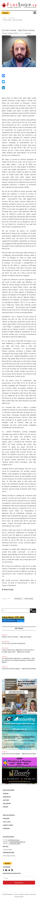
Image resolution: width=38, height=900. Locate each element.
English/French (9, 815)
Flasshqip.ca (18, 598)
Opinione (4, 656)
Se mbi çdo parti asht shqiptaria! (13, 643)
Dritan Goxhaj (29, 598)
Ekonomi (6, 818)
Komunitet (7, 797)
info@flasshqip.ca (14, 840)
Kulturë (6, 800)
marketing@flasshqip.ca (17, 842)
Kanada (5, 793)
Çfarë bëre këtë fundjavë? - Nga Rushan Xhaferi (19, 669)
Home (4, 18)
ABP (22, 896)
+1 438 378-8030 (14, 843)
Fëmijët (5, 807)
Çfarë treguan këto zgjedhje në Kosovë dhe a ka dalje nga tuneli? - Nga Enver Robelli (18, 651)
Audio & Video (8, 825)
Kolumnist (4, 635)
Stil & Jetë (6, 822)
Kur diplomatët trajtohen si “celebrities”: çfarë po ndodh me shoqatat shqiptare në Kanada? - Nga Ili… (19, 660)
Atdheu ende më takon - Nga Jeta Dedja (16, 637)
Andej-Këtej (11, 18)
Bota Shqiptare (6, 641)
